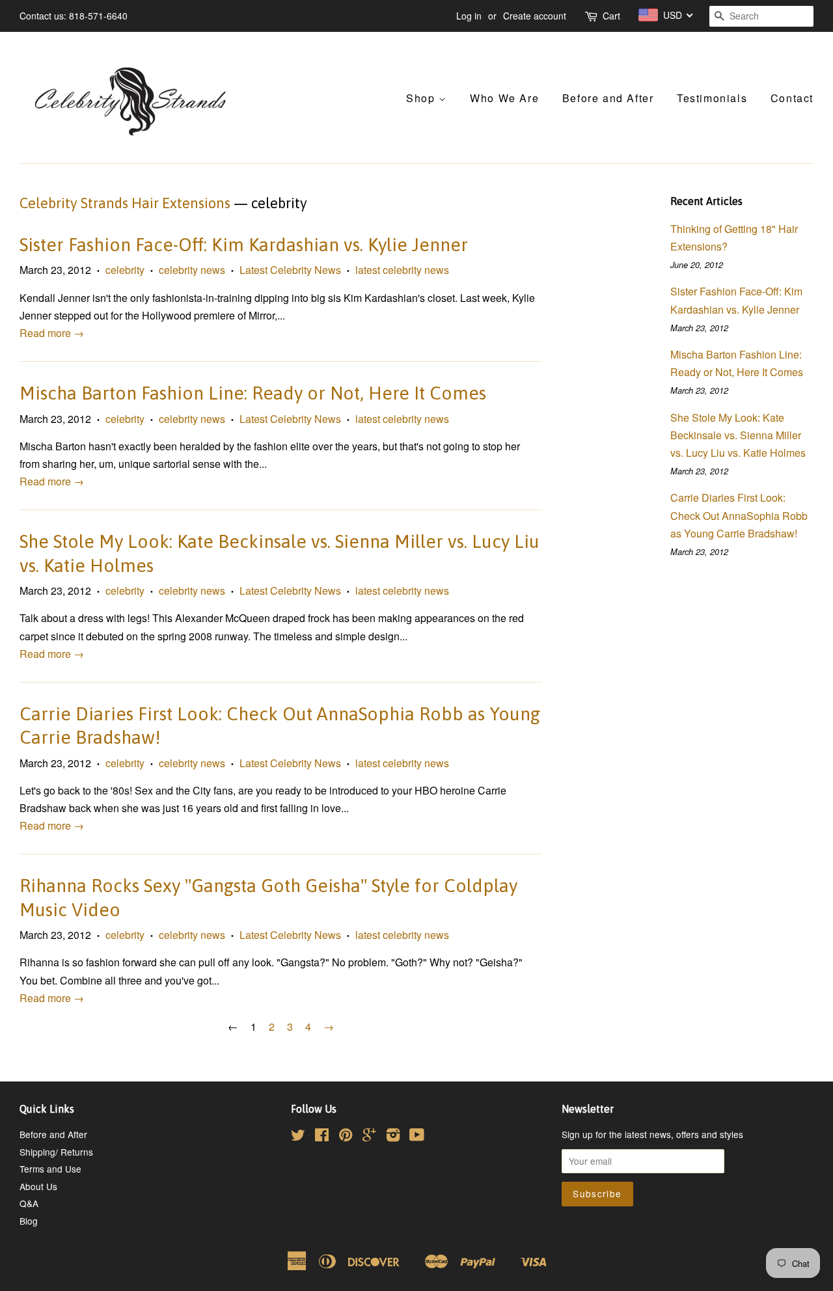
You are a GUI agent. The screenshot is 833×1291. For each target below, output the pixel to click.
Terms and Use (50, 1168)
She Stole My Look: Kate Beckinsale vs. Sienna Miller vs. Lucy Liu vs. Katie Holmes (738, 435)
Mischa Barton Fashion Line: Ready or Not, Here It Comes (253, 393)
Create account (534, 15)
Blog (29, 1220)
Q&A (29, 1203)
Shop (422, 97)
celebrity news (192, 269)
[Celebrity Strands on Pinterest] (345, 1136)
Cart (611, 15)
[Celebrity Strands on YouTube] (416, 1136)
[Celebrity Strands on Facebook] (321, 1136)
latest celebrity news (402, 269)
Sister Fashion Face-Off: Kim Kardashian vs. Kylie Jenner (244, 244)
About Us (38, 1186)
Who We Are (504, 97)
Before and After (608, 97)
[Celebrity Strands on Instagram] (393, 1136)
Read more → (52, 332)
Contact (792, 97)
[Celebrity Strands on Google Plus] (369, 1136)
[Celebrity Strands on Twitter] (298, 1136)
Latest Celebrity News (290, 269)
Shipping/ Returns (56, 1151)
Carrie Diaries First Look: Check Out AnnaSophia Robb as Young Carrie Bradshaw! (739, 515)
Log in (469, 15)
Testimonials (712, 97)
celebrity (124, 269)
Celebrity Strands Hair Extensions (125, 203)
